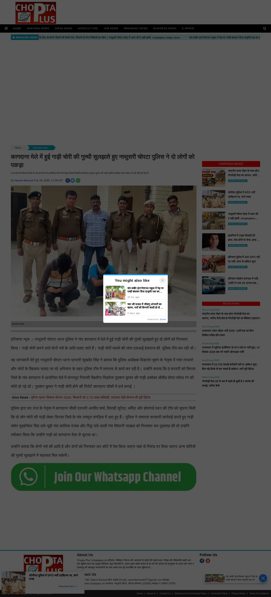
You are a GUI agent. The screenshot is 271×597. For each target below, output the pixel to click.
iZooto (163, 319)
